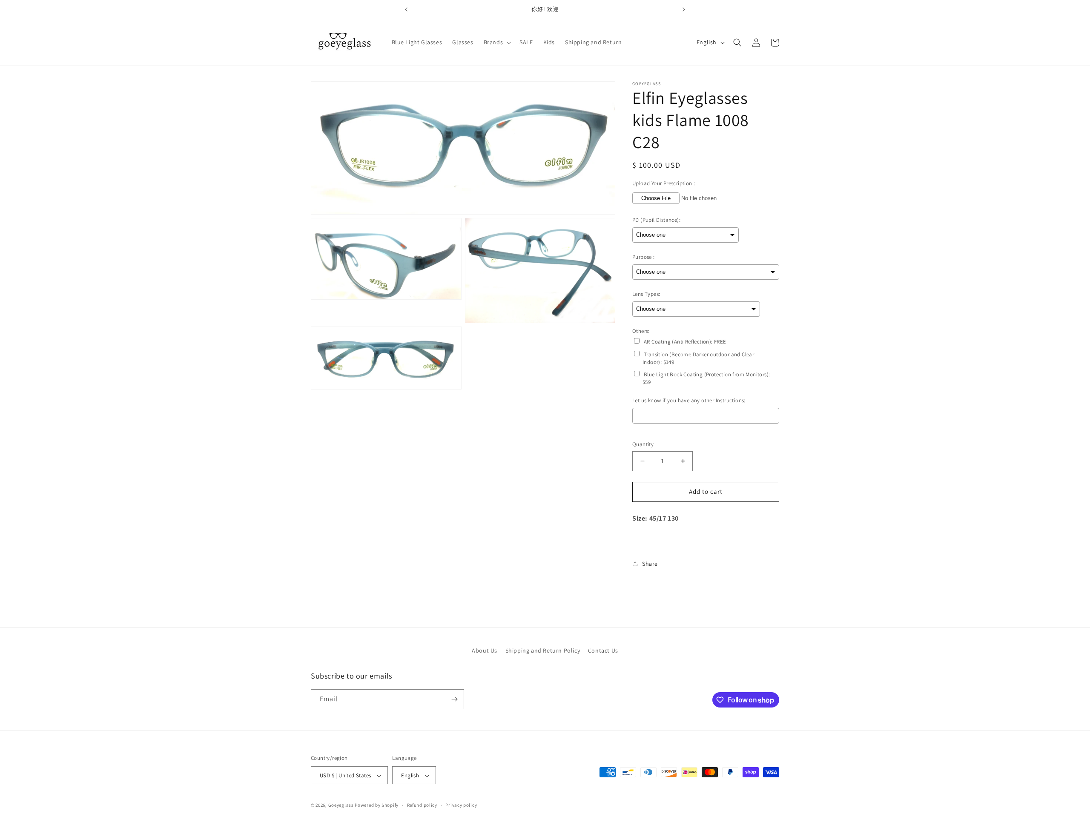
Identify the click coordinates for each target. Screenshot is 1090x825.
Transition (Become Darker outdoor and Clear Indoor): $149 (698, 358)
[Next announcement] (683, 9)
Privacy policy (461, 805)
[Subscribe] (454, 699)
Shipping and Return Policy (542, 650)
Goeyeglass (341, 805)
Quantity (643, 444)
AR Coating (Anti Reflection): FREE (685, 341)
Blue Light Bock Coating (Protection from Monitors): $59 (706, 378)
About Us (484, 650)
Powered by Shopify (377, 805)
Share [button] (650, 563)
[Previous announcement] (406, 9)
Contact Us (603, 650)
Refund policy (422, 805)
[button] (497, 42)
